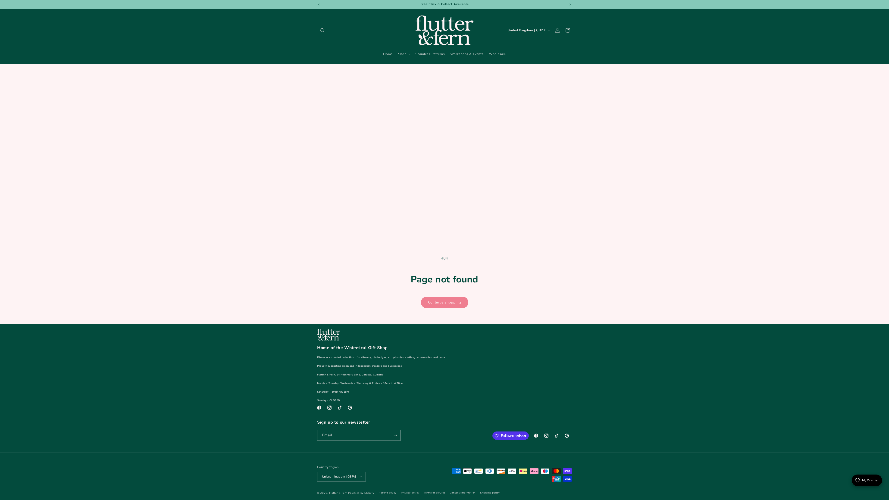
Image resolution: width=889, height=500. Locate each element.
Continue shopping (444, 302)
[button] (322, 30)
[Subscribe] (395, 435)
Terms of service (434, 492)
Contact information (463, 492)
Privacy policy (410, 492)
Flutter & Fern (338, 493)
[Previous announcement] (319, 4)
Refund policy (387, 492)
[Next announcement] (570, 4)
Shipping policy (490, 492)
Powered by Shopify (361, 493)
